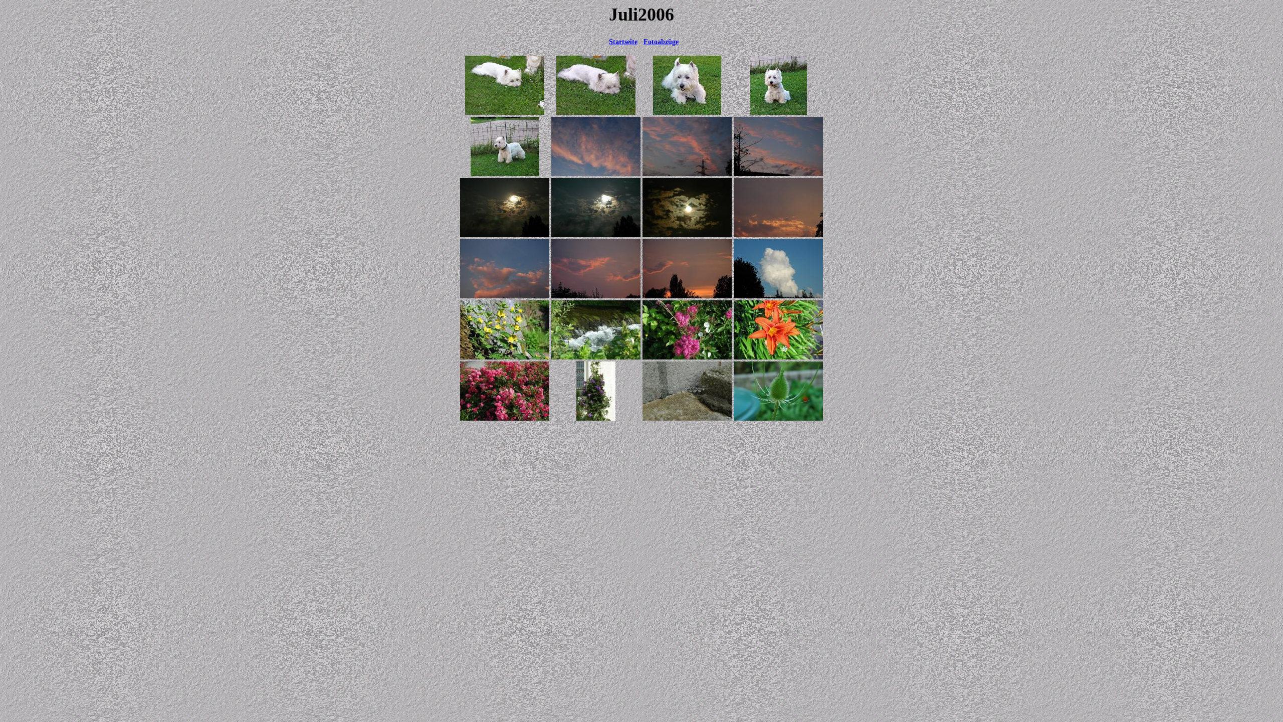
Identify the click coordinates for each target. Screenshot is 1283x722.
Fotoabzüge (661, 42)
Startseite (623, 42)
